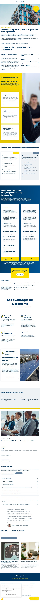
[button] (2, 599)
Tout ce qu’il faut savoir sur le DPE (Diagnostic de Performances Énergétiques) (9, 562)
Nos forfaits (18, 43)
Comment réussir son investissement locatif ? (29, 561)
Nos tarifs (13, 43)
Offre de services (7, 43)
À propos (2, 43)
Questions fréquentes (24, 43)
